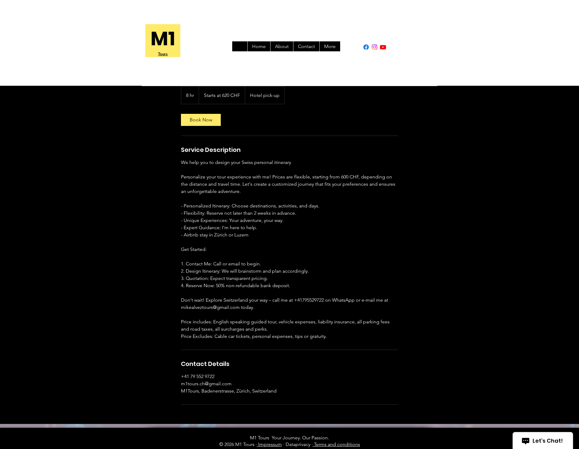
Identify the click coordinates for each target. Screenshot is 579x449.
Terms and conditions (336, 444)
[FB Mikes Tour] (366, 47)
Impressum (269, 444)
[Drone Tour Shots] (383, 47)
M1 (162, 38)
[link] (201, 120)
